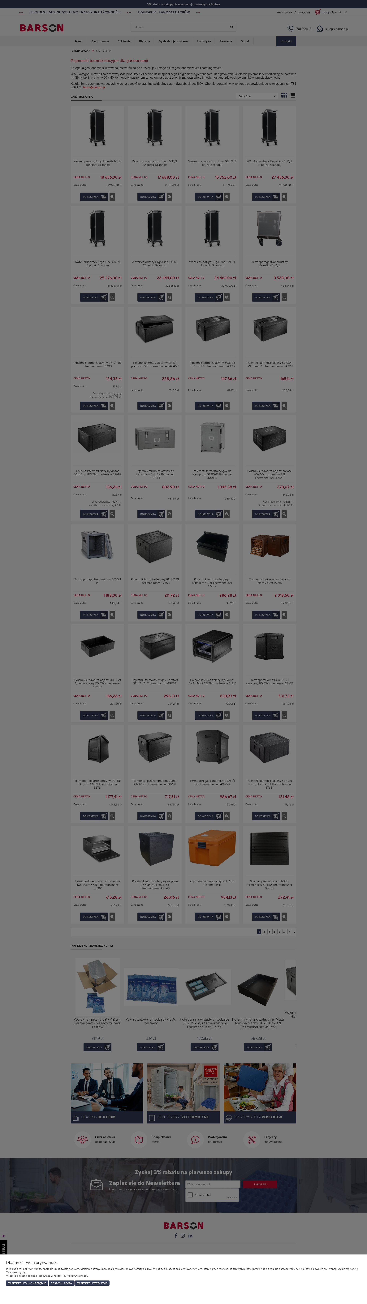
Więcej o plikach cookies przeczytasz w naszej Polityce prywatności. (47, 1275)
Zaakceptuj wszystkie (92, 1283)
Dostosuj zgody (61, 1283)
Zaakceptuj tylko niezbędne (27, 1283)
